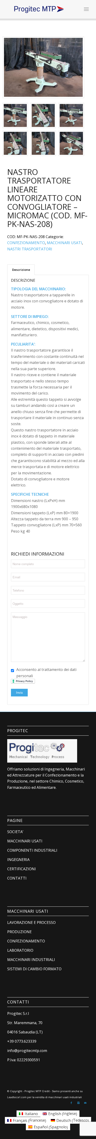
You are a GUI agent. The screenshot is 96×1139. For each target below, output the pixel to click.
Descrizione (21, 270)
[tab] (21, 269)
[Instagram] (78, 1102)
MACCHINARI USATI (64, 242)
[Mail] (85, 1102)
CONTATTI (17, 878)
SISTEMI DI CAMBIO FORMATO (34, 968)
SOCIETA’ (15, 831)
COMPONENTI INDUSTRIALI (32, 850)
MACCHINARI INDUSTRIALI (31, 959)
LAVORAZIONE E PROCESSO (31, 922)
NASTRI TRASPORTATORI (29, 249)
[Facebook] (71, 1102)
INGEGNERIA (18, 859)
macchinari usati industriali (65, 1097)
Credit (46, 1091)
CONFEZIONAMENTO (26, 242)
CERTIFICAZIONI (21, 868)
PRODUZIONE (19, 931)
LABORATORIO (20, 950)
